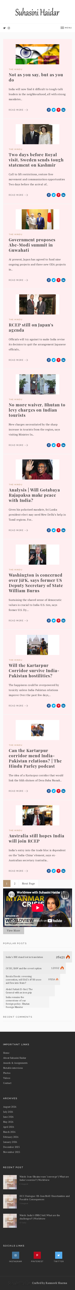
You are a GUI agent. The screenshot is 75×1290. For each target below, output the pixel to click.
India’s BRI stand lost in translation (24, 957)
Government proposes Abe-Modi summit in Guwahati (32, 245)
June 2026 (8, 1116)
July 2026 (8, 1111)
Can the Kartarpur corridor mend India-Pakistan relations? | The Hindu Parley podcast (35, 758)
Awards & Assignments (15, 1062)
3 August (24, 1203)
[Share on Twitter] (54, 110)
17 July (23, 1223)
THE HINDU (15, 69)
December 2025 (11, 1147)
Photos (7, 1073)
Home (6, 1052)
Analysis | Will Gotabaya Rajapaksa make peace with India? (34, 495)
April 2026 (8, 1126)
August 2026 (9, 1106)
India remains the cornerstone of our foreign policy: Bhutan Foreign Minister (18, 1002)
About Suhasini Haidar (14, 1057)
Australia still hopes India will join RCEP (36, 838)
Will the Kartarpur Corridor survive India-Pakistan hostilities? (34, 670)
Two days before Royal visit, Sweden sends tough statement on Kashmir (36, 160)
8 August (24, 1184)
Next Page (28, 883)
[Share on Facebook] (49, 110)
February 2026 (10, 1136)
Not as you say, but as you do (36, 77)
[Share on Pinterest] (59, 110)
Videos (6, 1078)
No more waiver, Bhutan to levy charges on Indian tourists (37, 410)
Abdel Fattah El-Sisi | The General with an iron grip (19, 991)
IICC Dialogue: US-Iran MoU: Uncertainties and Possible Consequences (45, 1197)
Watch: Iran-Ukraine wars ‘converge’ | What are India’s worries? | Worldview (44, 1178)
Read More (16, 110)
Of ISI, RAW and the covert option (24, 968)
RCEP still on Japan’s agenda (31, 327)
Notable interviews (13, 1067)
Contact (7, 1083)
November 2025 (11, 1152)
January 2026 (10, 1142)
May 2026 (8, 1121)
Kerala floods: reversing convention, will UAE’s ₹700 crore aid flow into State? (23, 979)
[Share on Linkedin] (63, 110)
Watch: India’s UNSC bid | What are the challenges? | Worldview (40, 1217)
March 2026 (9, 1131)
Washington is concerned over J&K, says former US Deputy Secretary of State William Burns (36, 582)
